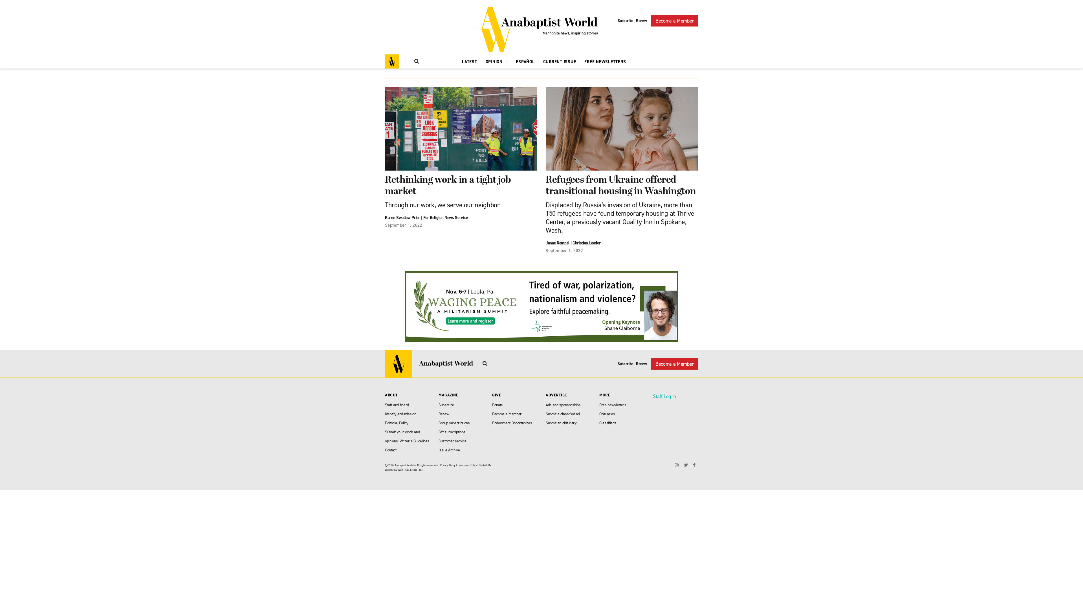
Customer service (452, 441)
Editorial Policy (396, 423)
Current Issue (559, 62)
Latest (469, 62)
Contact (391, 450)
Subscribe (625, 20)
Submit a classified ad (563, 414)
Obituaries (607, 414)
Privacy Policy (447, 465)
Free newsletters (612, 405)
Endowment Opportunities (512, 423)
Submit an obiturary (561, 423)
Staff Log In (664, 396)
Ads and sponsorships (563, 405)
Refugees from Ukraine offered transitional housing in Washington (621, 186)
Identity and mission (400, 414)
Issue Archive (449, 450)
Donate (497, 405)
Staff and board (397, 405)
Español (525, 62)
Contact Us (485, 465)
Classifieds (607, 423)
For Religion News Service (445, 217)
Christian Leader (587, 243)
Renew (641, 20)
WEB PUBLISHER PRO (410, 470)
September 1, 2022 (403, 225)
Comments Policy (467, 465)
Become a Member (674, 20)
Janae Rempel (557, 243)
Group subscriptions (454, 423)
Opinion (495, 62)
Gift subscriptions (452, 432)
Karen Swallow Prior (402, 217)
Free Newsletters (605, 62)
